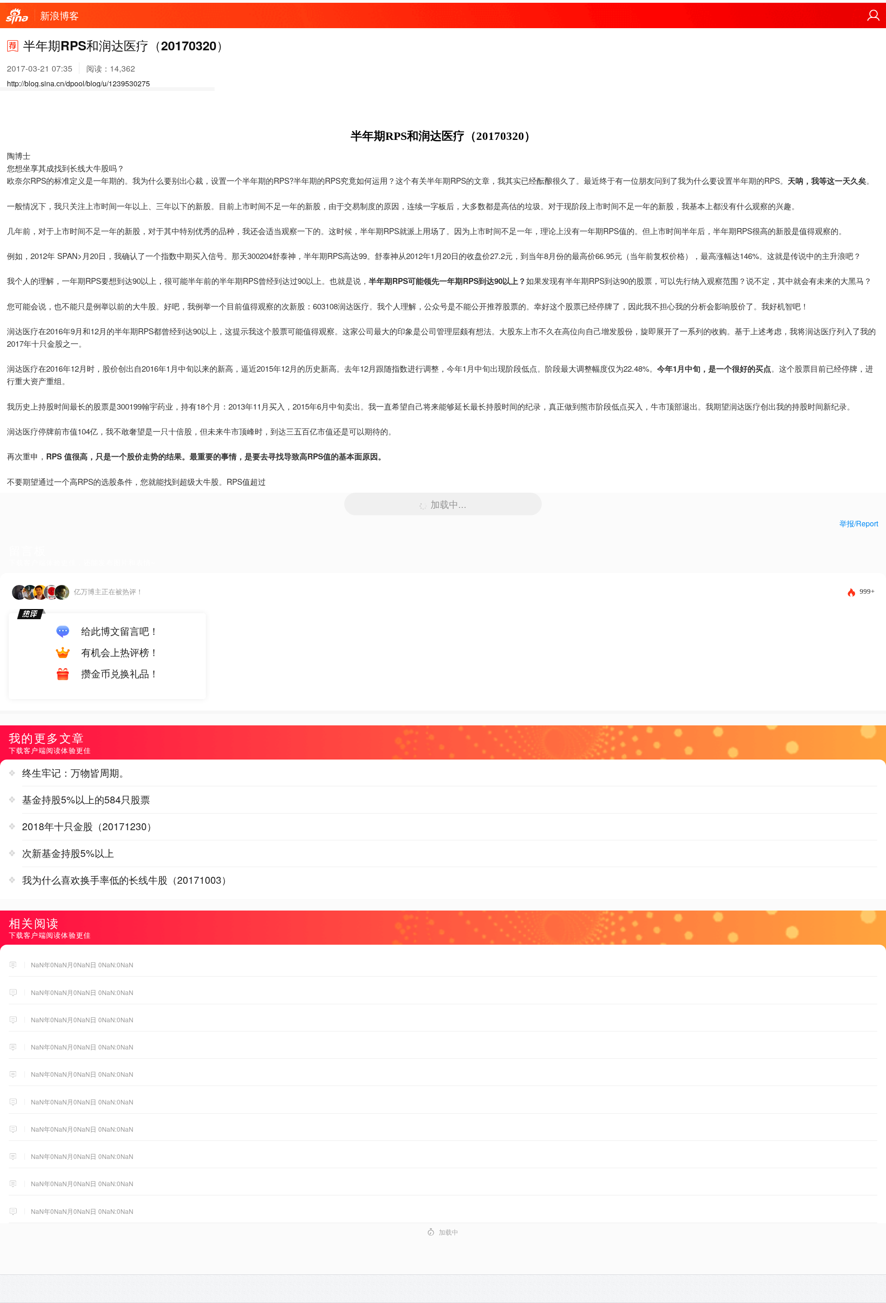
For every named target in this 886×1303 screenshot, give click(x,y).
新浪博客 (59, 15)
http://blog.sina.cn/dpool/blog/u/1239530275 (78, 83)
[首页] (17, 16)
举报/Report (858, 523)
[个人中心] (873, 16)
